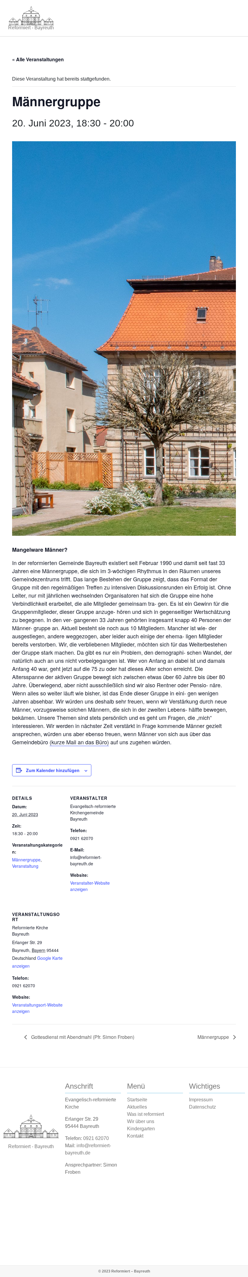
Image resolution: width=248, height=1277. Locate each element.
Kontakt (135, 1135)
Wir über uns (140, 1121)
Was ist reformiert (145, 1114)
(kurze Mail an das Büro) (79, 742)
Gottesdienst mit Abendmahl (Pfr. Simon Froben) (82, 1036)
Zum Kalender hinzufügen (53, 770)
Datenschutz (202, 1106)
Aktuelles (137, 1106)
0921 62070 (96, 1138)
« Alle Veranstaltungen (38, 59)
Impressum (201, 1099)
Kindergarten (141, 1128)
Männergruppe (26, 860)
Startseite (137, 1099)
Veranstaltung (25, 866)
